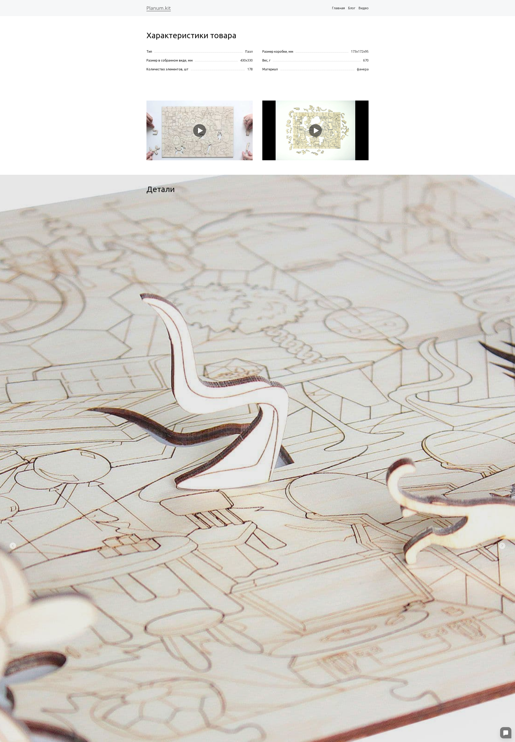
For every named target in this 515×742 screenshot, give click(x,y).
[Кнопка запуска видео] (199, 130)
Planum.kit (158, 8)
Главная (338, 8)
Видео (363, 8)
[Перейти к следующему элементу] (502, 546)
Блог (351, 8)
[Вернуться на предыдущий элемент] (13, 546)
